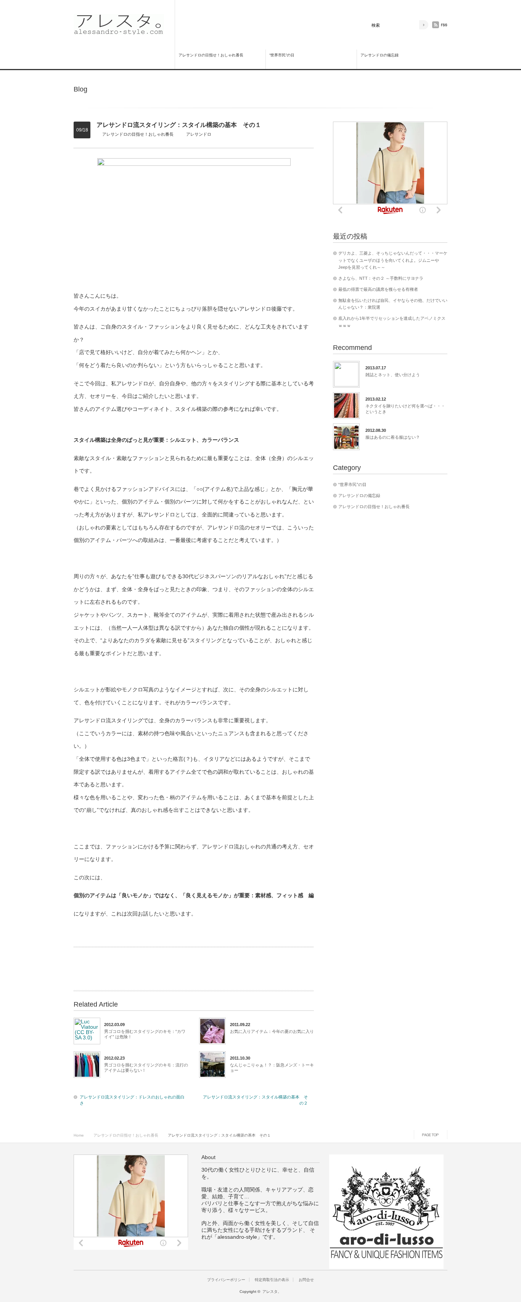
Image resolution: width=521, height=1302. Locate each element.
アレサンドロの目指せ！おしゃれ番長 (210, 55)
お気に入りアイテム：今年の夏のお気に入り (272, 1031)
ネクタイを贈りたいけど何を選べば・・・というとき (405, 409)
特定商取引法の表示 (272, 1280)
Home (79, 1135)
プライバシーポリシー (226, 1280)
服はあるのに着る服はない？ (392, 437)
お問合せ (306, 1280)
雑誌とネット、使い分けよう (392, 374)
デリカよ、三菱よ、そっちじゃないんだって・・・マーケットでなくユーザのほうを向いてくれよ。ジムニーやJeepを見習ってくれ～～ (392, 260)
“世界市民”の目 (281, 55)
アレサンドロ (198, 134)
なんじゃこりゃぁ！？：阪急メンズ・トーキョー (272, 1068)
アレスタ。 (271, 1291)
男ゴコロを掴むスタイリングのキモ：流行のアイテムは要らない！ (146, 1068)
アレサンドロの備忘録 (379, 55)
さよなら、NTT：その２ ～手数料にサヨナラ (380, 278)
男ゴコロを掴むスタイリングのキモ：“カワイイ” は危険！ (144, 1034)
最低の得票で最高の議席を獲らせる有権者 (378, 289)
